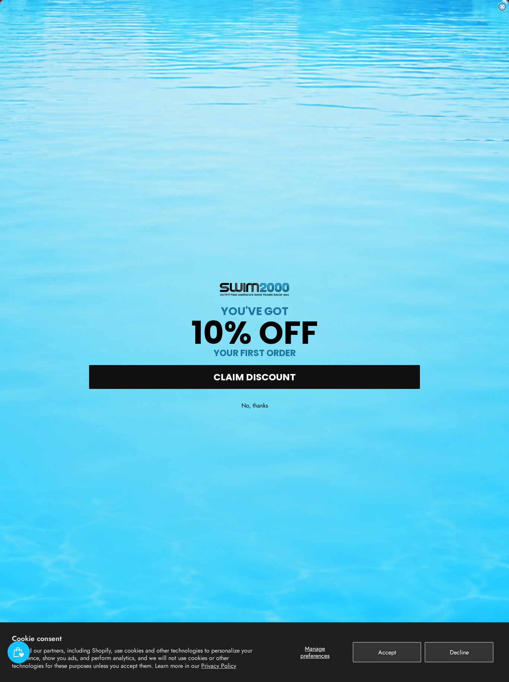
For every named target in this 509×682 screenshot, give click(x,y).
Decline (459, 652)
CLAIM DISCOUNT (255, 377)
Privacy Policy (218, 665)
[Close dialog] (502, 6)
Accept (387, 652)
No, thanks (254, 405)
